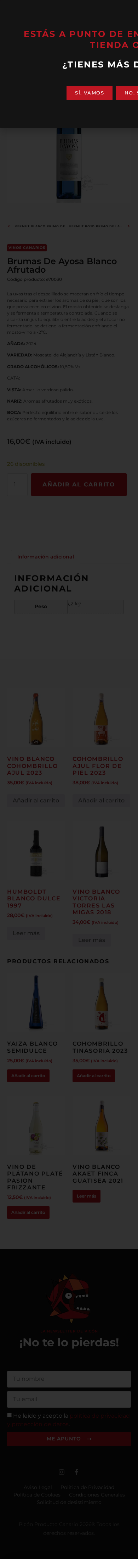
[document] (69, 779)
